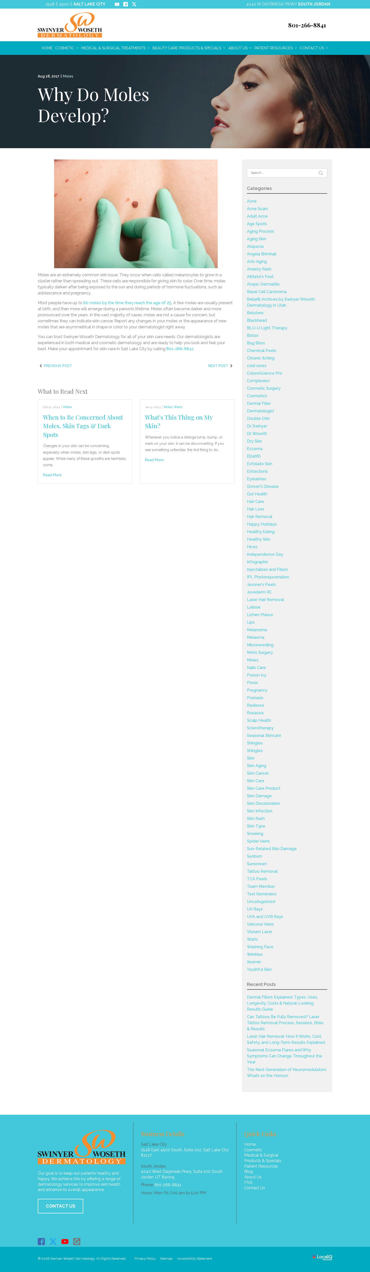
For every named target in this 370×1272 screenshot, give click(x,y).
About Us (237, 48)
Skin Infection (259, 811)
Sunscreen (257, 863)
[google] (76, 1241)
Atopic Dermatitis (263, 284)
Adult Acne (257, 216)
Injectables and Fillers (267, 569)
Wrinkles (255, 954)
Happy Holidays (262, 524)
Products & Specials (262, 1160)
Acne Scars (257, 208)
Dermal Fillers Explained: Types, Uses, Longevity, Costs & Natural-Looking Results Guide (282, 1003)
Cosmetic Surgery (264, 388)
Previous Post (58, 366)
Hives (252, 546)
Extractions (257, 471)
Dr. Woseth (257, 433)
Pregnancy (257, 690)
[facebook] (41, 1241)
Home (47, 48)
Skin (250, 758)
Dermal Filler (259, 403)
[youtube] (65, 1241)
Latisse (254, 607)
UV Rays (255, 909)
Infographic (257, 562)
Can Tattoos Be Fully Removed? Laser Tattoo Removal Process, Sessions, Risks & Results (285, 1022)
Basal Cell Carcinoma (267, 291)
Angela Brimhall (261, 254)
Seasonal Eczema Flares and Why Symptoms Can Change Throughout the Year (284, 1056)
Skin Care (255, 780)
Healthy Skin (258, 539)
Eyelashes (256, 478)
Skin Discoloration (263, 803)
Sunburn (254, 856)
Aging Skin (256, 238)
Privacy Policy (145, 1258)
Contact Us (312, 48)
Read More (52, 475)
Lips (251, 622)
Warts (178, 407)
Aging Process (260, 231)
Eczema (255, 448)
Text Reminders (262, 894)
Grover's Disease (263, 486)
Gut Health (257, 494)
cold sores (257, 365)
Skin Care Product (263, 788)
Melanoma (257, 629)
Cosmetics (257, 395)
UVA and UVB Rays (265, 916)
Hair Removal (259, 516)
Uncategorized (261, 901)
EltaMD (254, 456)
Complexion (258, 380)
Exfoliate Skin (259, 463)
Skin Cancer (258, 773)
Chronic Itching (261, 358)
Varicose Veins (260, 924)
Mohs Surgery (260, 652)
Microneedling (260, 645)
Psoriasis (255, 697)
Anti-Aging (257, 261)
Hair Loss (255, 509)
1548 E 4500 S (75, 4)
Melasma (255, 637)
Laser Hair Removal (265, 599)
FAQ (248, 1182)
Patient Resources (273, 48)
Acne (252, 201)
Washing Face (260, 946)
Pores (252, 682)
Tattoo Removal (262, 871)
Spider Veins (258, 841)
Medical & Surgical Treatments (113, 48)
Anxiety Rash (259, 269)
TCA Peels (257, 879)
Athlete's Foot (260, 276)
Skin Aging (256, 765)
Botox (252, 335)
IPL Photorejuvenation (268, 577)
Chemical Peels (261, 350)
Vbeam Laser (259, 931)
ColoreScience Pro (264, 373)
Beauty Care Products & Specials (187, 48)
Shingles (255, 743)
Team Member (261, 886)
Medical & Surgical (261, 1155)
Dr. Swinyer (257, 426)
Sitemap (166, 1258)
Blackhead (257, 320)
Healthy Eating (261, 531)
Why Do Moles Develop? (93, 104)
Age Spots (257, 223)
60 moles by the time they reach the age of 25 (127, 302)
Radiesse (255, 705)
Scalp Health (259, 720)
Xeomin (254, 962)
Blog (248, 1171)
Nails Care (256, 667)
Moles (68, 76)
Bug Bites (256, 343)
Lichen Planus (260, 614)
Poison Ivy (256, 675)
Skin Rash (256, 818)
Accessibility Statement (194, 1258)
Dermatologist (260, 411)
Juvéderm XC (259, 592)
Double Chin (258, 418)
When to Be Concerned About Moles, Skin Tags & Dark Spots (83, 426)
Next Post (218, 366)
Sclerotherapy (260, 728)
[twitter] (53, 1241)
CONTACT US (60, 1206)
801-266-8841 (180, 348)
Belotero (255, 312)
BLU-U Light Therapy (267, 328)
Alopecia (255, 246)
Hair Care (255, 501)
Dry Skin (254, 441)
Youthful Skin (259, 969)
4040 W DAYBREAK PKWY (288, 4)
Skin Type (256, 826)
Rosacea (255, 712)
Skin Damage (259, 795)
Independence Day (265, 554)
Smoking (255, 833)
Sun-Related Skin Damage (272, 848)
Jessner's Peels (261, 584)
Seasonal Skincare (264, 735)
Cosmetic (64, 48)
